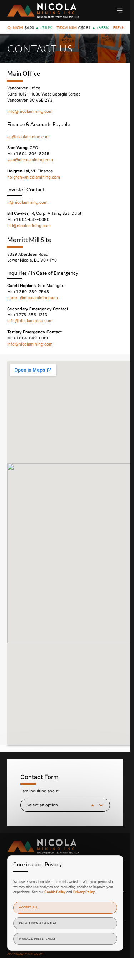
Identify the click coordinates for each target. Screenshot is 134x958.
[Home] (43, 10)
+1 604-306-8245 (31, 153)
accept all (28, 907)
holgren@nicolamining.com (33, 177)
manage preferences (37, 938)
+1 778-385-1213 (30, 314)
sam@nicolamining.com (30, 159)
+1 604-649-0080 (31, 219)
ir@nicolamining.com (27, 202)
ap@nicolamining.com (28, 136)
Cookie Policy (54, 892)
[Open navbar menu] (119, 10)
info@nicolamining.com (30, 111)
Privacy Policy (84, 892)
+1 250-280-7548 (31, 291)
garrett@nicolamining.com (32, 297)
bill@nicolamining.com (29, 225)
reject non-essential (38, 923)
